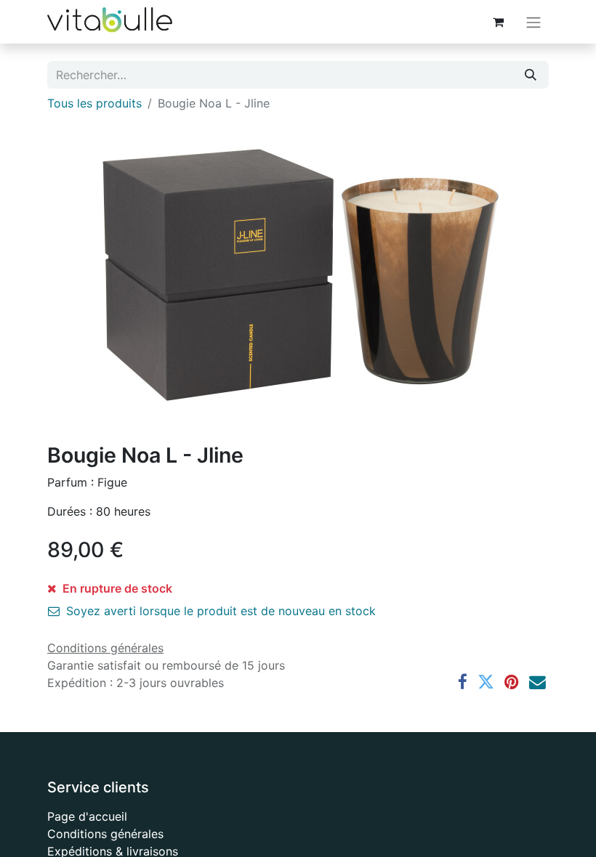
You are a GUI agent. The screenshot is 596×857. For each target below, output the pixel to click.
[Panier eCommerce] (497, 21)
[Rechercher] (530, 75)
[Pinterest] (511, 682)
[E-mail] (537, 682)
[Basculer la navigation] (533, 22)
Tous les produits (94, 103)
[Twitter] (486, 682)
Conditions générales (105, 833)
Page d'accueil (87, 816)
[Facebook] (462, 682)
